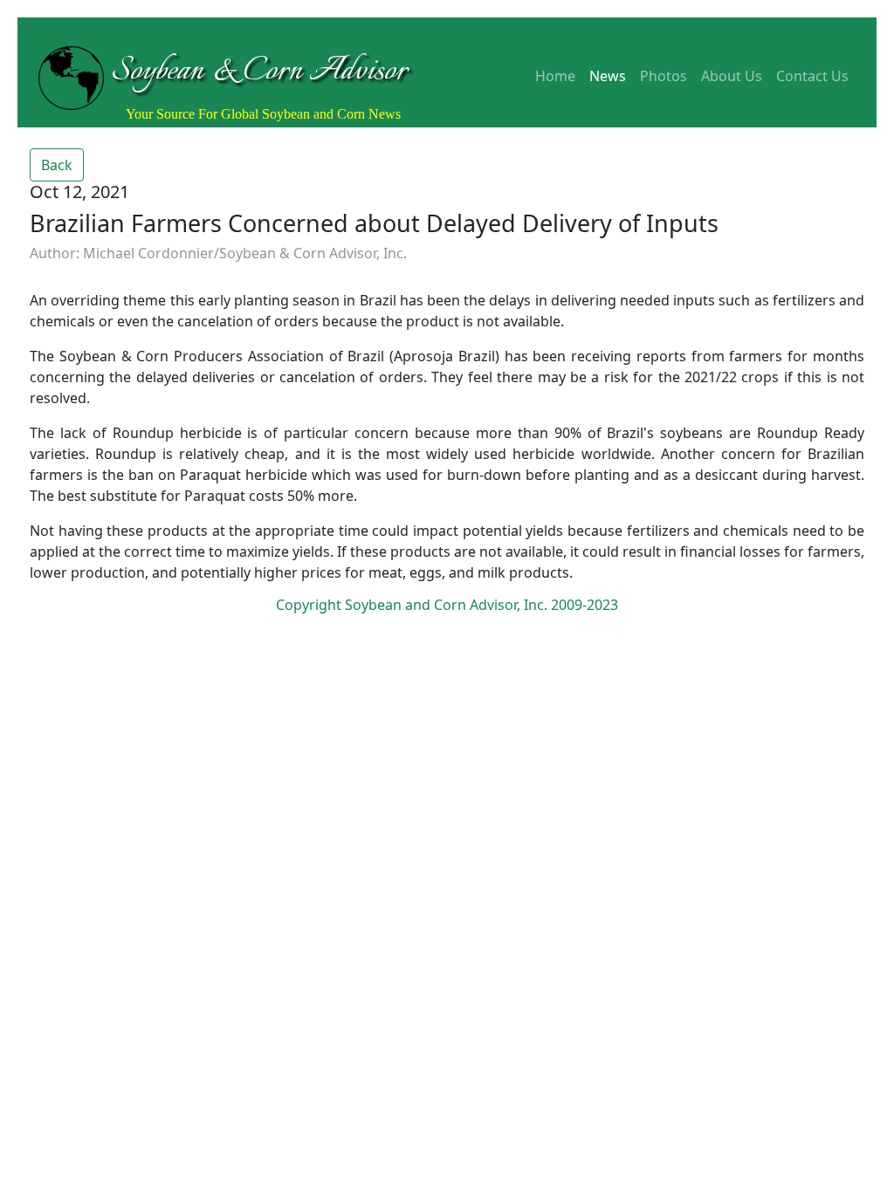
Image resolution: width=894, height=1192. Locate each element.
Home (555, 76)
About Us (731, 76)
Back (56, 165)
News (607, 76)
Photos (663, 76)
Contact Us (812, 76)
